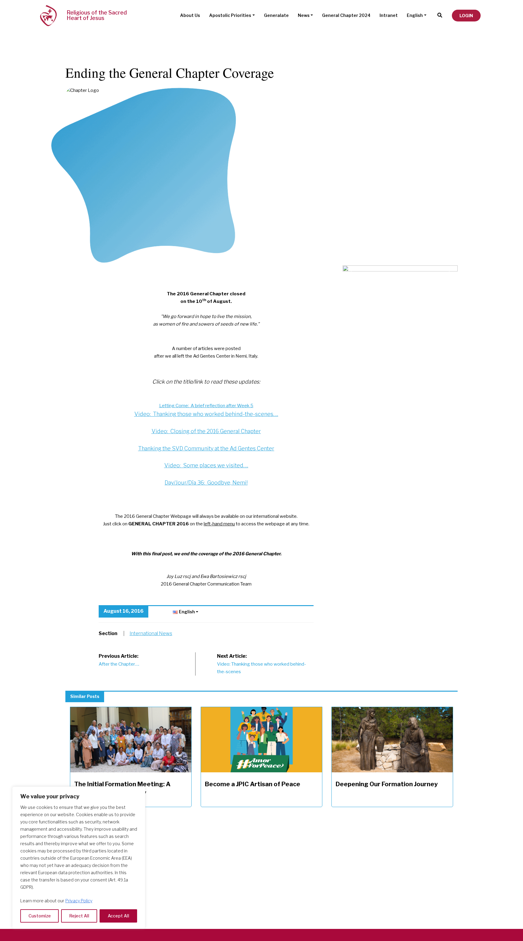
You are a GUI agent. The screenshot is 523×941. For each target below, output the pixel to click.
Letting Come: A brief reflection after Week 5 (206, 405)
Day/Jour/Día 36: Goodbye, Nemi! (206, 482)
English (415, 15)
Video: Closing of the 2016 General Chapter (206, 431)
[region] (78, 858)
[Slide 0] (394, 268)
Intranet (389, 15)
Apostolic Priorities (230, 15)
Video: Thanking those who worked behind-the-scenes (261, 664)
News (304, 15)
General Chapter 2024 (346, 15)
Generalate (276, 15)
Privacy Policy (78, 900)
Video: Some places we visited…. (206, 465)
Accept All (118, 915)
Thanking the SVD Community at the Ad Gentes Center (206, 448)
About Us (190, 15)
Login (466, 15)
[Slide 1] (405, 268)
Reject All (79, 915)
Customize (39, 915)
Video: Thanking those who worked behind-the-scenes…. (206, 414)
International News (151, 633)
